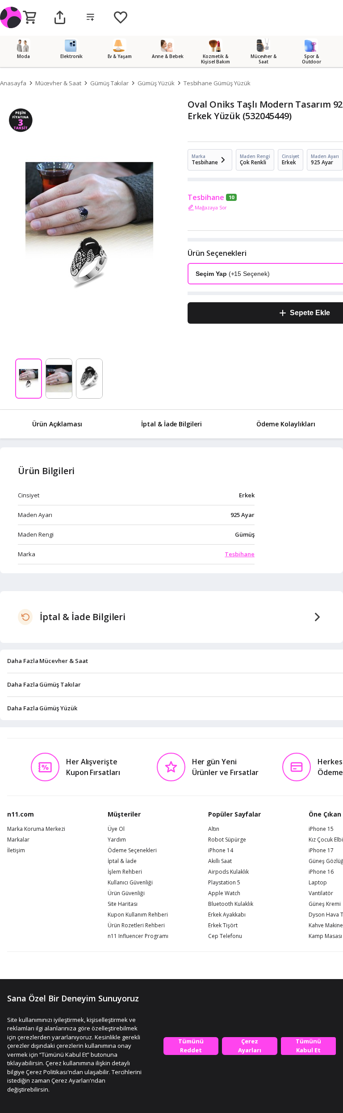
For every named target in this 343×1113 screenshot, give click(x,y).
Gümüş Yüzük (156, 83)
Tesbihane (206, 197)
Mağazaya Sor (211, 207)
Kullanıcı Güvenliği (130, 882)
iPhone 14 (220, 850)
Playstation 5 (224, 882)
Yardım (117, 839)
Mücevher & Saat (58, 83)
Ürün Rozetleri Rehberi (136, 925)
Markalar (18, 839)
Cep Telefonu (225, 936)
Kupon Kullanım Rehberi (138, 914)
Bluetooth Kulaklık (230, 904)
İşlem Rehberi (125, 871)
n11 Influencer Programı (138, 936)
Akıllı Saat (220, 861)
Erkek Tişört (223, 925)
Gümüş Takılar (109, 83)
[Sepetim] (29, 17)
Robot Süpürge (227, 839)
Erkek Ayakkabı (227, 914)
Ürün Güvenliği (126, 893)
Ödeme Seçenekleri (132, 850)
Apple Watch (224, 893)
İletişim (16, 850)
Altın (213, 829)
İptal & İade (122, 861)
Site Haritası (123, 904)
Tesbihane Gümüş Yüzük (217, 83)
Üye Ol (116, 829)
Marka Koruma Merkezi (36, 829)
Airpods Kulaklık (228, 871)
